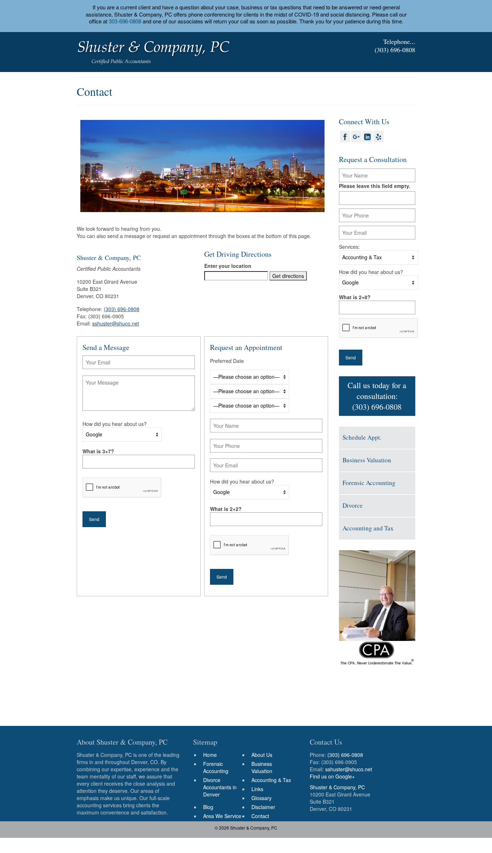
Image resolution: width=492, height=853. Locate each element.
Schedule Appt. (362, 437)
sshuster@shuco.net (115, 323)
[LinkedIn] (367, 136)
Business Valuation (367, 460)
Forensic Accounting (369, 483)
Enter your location (227, 265)
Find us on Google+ (332, 776)
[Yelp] (379, 136)
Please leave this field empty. (374, 185)
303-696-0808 (125, 21)
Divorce (353, 505)
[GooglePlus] (356, 136)
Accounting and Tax (368, 528)
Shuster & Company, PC (337, 787)
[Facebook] (345, 136)
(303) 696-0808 (395, 49)
